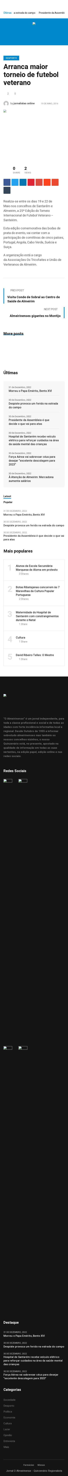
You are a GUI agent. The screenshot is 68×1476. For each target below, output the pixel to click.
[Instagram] (30, 32)
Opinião (7, 1435)
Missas (41, 1465)
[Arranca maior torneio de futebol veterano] (34, 134)
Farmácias (28, 1465)
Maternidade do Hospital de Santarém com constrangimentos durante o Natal (37, 616)
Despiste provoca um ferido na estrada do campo (33, 406)
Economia (9, 1417)
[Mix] (55, 182)
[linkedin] (23, 182)
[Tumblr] (6, 190)
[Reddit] (47, 182)
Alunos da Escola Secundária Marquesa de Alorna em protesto (37, 568)
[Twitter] (37, 32)
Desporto (11, 58)
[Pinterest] (31, 182)
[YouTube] (44, 32)
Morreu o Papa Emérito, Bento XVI (30, 391)
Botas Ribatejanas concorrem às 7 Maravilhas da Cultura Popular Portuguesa (37, 591)
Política (7, 1412)
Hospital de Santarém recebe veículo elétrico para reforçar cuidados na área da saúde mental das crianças (34, 440)
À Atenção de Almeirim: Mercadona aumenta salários (31, 479)
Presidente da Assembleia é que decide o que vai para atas (29, 422)
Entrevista (9, 1441)
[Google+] (39, 182)
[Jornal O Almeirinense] (34, 24)
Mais (6, 1447)
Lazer (6, 1429)
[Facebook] (22, 32)
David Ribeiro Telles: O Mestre (35, 655)
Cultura (20, 638)
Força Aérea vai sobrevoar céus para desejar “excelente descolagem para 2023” (32, 461)
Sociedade (9, 1400)
